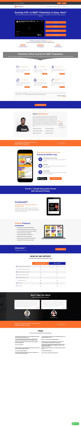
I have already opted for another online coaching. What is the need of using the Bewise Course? (53, 337)
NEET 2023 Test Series (59, 66)
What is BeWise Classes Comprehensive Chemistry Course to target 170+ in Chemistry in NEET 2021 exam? (27, 348)
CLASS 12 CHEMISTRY (41, 79)
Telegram (59, 6)
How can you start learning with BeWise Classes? (50, 339)
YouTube (64, 6)
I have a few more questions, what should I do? (49, 352)
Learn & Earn (45, 164)
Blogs (55, 6)
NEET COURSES (56, 35)
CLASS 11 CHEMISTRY (24, 79)
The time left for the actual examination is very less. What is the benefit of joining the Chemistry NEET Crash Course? (52, 342)
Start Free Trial (55, 30)
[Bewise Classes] (18, 6)
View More (27, 73)
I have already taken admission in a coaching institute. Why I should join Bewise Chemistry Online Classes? (27, 337)
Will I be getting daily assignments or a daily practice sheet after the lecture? (53, 348)
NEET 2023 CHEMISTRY (24, 66)
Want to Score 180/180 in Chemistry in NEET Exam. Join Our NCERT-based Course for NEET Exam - (40, 0)
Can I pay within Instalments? (46, 350)
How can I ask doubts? (19, 344)
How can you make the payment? (21, 350)
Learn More (62, 127)
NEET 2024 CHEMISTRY (41, 66)
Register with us (60, 249)
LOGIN (55, 22)
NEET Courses (50, 6)
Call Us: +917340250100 (19, 3)
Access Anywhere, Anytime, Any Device (50, 158)
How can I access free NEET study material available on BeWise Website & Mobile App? (26, 342)
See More (37, 307)
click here (60, 143)
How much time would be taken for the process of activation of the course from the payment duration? (27, 353)
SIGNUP (55, 26)
